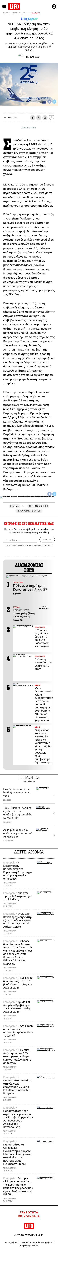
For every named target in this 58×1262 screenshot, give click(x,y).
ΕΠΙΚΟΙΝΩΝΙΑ (29, 1216)
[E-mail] (45, 117)
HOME (6, 13)
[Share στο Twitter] (54, 494)
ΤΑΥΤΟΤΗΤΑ (29, 1212)
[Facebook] (49, 101)
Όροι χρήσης (11, 1242)
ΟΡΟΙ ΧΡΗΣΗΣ (11, 545)
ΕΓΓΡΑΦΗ (47, 539)
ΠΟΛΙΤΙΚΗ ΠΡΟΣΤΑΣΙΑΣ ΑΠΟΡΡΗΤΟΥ (37, 545)
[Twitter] (54, 101)
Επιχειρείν (35, 13)
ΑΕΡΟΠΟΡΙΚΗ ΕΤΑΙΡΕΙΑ (29, 510)
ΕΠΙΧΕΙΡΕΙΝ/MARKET (20, 13)
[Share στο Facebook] (49, 494)
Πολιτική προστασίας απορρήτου (36, 1242)
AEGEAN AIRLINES (38, 506)
